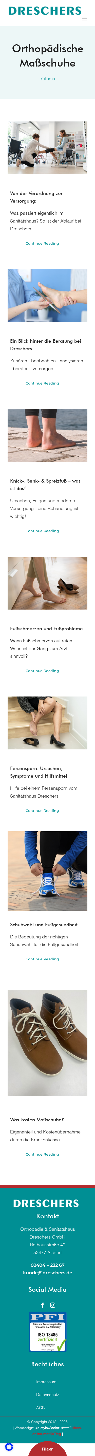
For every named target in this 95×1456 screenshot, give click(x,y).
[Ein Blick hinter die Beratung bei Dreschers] (47, 295)
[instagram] (52, 1305)
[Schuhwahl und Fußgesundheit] (47, 870)
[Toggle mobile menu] (84, 18)
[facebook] (42, 1305)
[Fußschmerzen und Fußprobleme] (47, 583)
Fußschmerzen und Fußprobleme (46, 628)
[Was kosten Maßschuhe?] (47, 1043)
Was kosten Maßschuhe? (37, 1119)
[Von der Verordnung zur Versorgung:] (47, 147)
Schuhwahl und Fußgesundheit (44, 924)
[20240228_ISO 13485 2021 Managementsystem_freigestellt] (48, 1314)
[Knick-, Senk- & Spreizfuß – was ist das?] (47, 435)
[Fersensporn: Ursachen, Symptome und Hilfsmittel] (47, 722)
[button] (9, 1447)
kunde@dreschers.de (47, 1273)
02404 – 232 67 (48, 1265)
